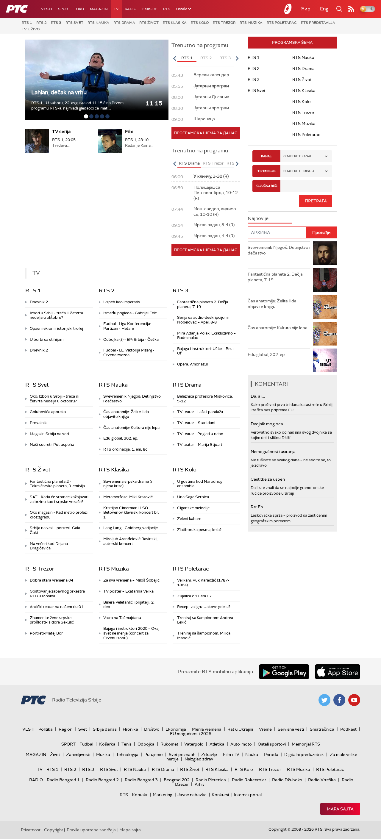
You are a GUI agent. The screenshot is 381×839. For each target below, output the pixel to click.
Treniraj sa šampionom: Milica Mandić (203, 635)
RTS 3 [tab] (225, 57)
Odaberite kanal (297, 156)
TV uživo (31, 29)
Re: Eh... (258, 507)
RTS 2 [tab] (206, 57)
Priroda (271, 754)
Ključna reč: (266, 186)
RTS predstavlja (318, 22)
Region (65, 729)
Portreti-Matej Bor (46, 633)
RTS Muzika (251, 22)
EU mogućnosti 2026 (190, 733)
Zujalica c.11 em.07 (194, 596)
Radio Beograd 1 (63, 779)
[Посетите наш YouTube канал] (354, 700)
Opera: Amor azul (192, 364)
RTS (166, 9)
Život (55, 754)
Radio (130, 9)
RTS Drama (124, 22)
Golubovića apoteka (48, 411)
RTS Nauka (98, 22)
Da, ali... (258, 396)
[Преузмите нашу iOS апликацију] (337, 671)
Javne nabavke (192, 794)
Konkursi (220, 794)
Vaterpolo (194, 744)
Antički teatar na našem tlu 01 (56, 606)
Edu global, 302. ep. (120, 438)
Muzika (103, 754)
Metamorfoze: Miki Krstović (128, 496)
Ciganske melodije (193, 507)
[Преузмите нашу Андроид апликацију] (284, 671)
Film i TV (231, 754)
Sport (64, 9)
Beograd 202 (177, 779)
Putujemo (153, 754)
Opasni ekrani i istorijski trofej (56, 328)
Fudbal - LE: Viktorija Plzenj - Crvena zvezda (128, 352)
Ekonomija (175, 729)
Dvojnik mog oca (267, 423)
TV (116, 9)
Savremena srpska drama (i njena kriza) (127, 484)
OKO (80, 9)
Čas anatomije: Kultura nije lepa (131, 427)
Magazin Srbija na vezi (49, 433)
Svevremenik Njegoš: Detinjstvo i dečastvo (132, 399)
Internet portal (248, 794)
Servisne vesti (291, 729)
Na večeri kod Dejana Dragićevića (49, 546)
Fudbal (86, 744)
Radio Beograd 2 (102, 779)
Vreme (265, 729)
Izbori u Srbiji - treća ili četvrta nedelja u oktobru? (56, 315)
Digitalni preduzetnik (304, 754)
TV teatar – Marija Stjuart (199, 444)
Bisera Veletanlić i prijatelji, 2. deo (128, 605)
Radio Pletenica (211, 779)
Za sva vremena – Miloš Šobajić (131, 580)
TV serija (61, 132)
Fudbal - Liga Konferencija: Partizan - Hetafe (127, 326)
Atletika (217, 744)
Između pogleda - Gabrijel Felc (130, 312)
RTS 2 (41, 22)
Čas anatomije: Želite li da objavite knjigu (126, 414)
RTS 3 (56, 22)
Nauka (251, 754)
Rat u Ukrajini (240, 729)
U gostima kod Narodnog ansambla (199, 484)
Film (129, 132)
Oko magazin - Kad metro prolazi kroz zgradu (59, 515)
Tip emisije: (266, 171)
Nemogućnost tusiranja (273, 451)
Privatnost (30, 829)
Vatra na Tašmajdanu (122, 617)
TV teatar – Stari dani (196, 422)
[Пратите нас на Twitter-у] (324, 700)
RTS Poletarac (282, 22)
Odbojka (146, 744)
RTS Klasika (175, 22)
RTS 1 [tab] (187, 57)
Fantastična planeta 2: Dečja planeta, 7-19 (202, 304)
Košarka (107, 744)
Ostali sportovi (272, 744)
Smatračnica (322, 729)
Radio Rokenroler (249, 779)
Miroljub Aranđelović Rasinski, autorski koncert (130, 541)
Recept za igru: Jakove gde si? (203, 606)
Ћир (305, 9)
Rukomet (169, 744)
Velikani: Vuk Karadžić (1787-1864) (203, 583)
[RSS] (351, 9)
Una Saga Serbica (193, 496)
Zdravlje (209, 754)
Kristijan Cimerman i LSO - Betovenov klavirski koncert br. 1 (131, 512)
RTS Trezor (224, 22)
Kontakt (140, 794)
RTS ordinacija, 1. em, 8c (125, 449)
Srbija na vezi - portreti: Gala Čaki (55, 530)
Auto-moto (241, 744)
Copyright (53, 829)
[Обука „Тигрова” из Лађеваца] (96, 80)
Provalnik (38, 422)
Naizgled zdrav (199, 759)
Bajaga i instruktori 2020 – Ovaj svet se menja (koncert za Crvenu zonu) (131, 633)
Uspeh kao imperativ (121, 301)
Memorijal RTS (306, 744)
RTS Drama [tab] (189, 163)
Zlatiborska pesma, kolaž (199, 529)
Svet (82, 729)
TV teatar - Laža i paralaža (200, 411)
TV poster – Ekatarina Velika (128, 591)
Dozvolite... (45, 92)
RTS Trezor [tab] (213, 163)
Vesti (46, 9)
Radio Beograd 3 (141, 779)
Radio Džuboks (287, 779)
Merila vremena (206, 729)
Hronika (130, 729)
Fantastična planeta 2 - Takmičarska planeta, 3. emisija (57, 484)
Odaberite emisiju (298, 171)
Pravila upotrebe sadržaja (91, 829)
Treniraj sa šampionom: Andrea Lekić (205, 620)
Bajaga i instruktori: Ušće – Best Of (205, 351)
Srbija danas (105, 729)
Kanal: (266, 156)
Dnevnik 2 (39, 301)
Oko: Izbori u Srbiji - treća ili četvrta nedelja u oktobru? (54, 399)
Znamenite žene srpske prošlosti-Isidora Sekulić (52, 620)
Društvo (152, 729)
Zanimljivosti (78, 754)
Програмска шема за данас (206, 132)
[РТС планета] (288, 9)
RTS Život (149, 22)
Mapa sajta (340, 809)
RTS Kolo (200, 22)
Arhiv (199, 784)
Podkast (348, 729)
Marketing (162, 794)
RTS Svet (74, 22)
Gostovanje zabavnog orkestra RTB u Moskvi (57, 594)
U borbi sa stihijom (46, 339)
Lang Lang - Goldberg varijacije (130, 527)
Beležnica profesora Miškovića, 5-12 (205, 399)
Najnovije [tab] (258, 218)
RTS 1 (27, 22)
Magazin (99, 9)
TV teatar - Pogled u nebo (200, 433)
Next (237, 58)
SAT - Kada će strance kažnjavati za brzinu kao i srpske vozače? (59, 499)
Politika (45, 729)
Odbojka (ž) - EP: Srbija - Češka (131, 339)
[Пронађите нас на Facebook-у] (339, 700)
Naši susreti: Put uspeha (52, 444)
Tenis (126, 744)
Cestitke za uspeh (268, 479)
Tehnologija (127, 754)
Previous (174, 58)
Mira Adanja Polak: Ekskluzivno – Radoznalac (206, 335)
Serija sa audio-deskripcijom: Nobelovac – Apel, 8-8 (203, 320)
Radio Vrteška (322, 779)
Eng (324, 9)
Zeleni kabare (189, 518)
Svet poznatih (182, 754)
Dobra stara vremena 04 (51, 580)
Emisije (149, 9)
